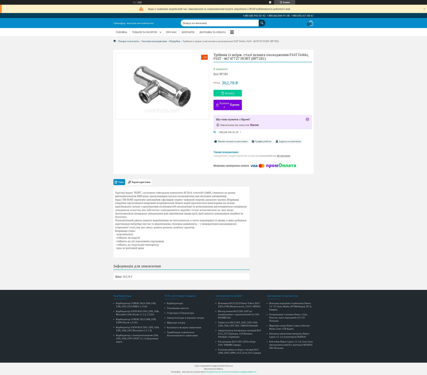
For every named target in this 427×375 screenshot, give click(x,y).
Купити (229, 93)
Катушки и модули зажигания (184, 327)
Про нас (171, 32)
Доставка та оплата (213, 32)
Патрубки (174, 41)
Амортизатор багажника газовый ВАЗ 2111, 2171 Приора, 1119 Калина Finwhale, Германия (239, 333)
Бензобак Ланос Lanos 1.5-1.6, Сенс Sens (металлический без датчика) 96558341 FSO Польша (291, 344)
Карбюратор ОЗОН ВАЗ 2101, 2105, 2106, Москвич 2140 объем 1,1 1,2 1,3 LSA (137, 313)
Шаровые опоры (176, 322)
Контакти (188, 32)
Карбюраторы (175, 303)
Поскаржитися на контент (217, 371)
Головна (121, 32)
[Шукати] (262, 21)
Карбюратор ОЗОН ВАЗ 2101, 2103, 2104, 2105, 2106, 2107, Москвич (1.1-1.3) (137, 329)
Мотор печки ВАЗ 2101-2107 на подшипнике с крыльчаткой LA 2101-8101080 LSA (239, 314)
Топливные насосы (178, 308)
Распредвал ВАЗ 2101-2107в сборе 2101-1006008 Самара (237, 343)
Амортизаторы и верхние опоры (185, 317)
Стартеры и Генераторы (180, 312)
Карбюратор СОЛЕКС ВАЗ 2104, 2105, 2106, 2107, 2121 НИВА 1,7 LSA (136, 305)
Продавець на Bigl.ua (213, 368)
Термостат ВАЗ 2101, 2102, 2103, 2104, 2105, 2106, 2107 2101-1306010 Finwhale (238, 324)
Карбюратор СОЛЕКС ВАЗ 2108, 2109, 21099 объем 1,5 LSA (136, 321)
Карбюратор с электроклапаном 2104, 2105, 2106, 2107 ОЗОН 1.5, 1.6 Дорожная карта (137, 338)
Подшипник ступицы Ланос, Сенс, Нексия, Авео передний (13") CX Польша (288, 317)
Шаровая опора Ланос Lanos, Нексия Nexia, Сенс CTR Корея (289, 327)
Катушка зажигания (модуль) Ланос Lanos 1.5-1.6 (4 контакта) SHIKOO (289, 335)
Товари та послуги (144, 32)
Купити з (224, 105)
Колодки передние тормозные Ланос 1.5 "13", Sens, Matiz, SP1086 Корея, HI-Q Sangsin (290, 306)
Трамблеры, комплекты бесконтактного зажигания (182, 334)
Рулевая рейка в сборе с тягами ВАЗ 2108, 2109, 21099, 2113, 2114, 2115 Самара (239, 351)
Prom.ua (229, 365)
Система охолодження (154, 41)
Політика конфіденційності (243, 371)
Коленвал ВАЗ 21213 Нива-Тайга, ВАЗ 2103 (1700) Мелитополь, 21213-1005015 (239, 305)
